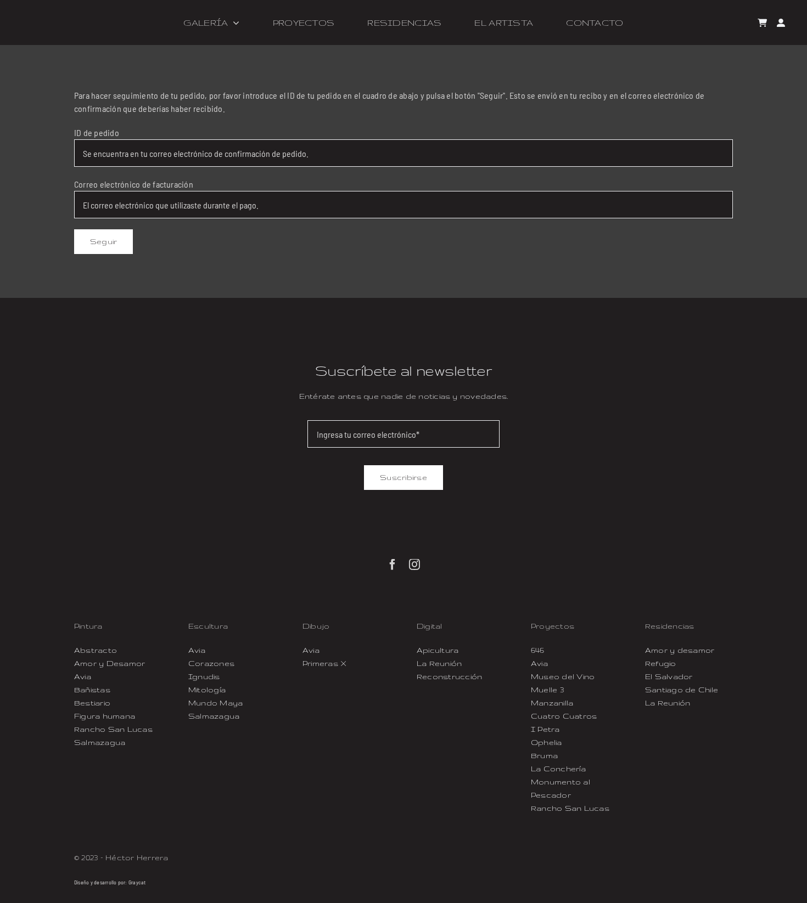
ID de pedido (96, 132)
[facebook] (392, 564)
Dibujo (315, 626)
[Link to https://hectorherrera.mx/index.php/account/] (781, 23)
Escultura (208, 626)
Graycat (137, 882)
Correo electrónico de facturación (133, 184)
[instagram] (414, 564)
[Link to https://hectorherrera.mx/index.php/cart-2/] (762, 23)
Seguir (103, 241)
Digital (429, 626)
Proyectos (552, 626)
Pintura (88, 626)
